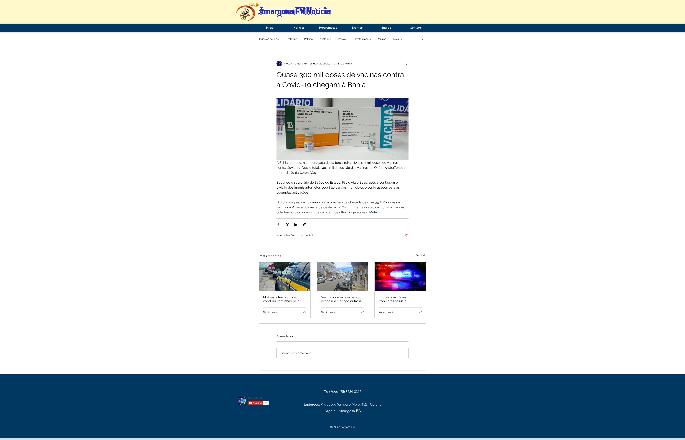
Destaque (291, 39)
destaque (325, 39)
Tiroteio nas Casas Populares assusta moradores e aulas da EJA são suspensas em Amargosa (398, 299)
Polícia (342, 39)
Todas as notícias (269, 39)
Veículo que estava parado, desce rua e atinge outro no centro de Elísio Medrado (342, 299)
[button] (421, 39)
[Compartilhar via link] (304, 224)
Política (308, 39)
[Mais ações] (406, 63)
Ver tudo (421, 255)
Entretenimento (362, 39)
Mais (396, 39)
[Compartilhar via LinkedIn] (295, 224)
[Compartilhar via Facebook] (278, 224)
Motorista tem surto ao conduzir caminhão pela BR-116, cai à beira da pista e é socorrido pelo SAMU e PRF (283, 299)
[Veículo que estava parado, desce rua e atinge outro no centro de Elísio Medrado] (342, 276)
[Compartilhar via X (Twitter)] (287, 224)
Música (382, 39)
